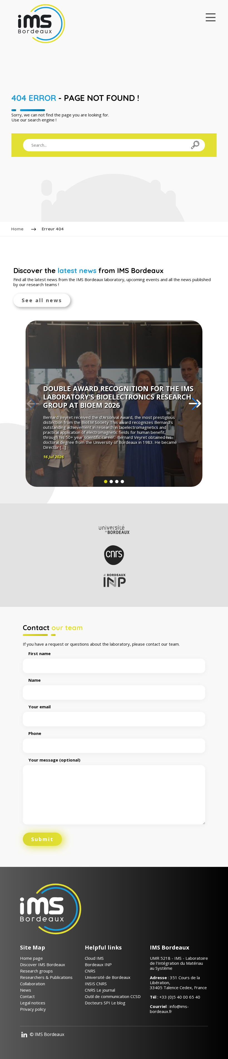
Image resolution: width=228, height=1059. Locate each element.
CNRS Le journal (100, 989)
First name (39, 653)
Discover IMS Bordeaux (42, 964)
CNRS (90, 970)
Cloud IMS (94, 958)
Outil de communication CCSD (113, 996)
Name (34, 680)
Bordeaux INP (98, 964)
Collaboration (32, 983)
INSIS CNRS (96, 983)
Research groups (36, 970)
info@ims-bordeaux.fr (169, 1009)
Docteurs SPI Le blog (105, 1002)
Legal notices (32, 1002)
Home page (31, 958)
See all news (42, 300)
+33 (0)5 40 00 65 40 (179, 997)
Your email (39, 706)
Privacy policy (33, 1009)
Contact (27, 996)
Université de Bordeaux (107, 977)
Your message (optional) (54, 760)
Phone (34, 733)
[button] (195, 404)
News (25, 989)
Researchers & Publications (46, 977)
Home (17, 228)
